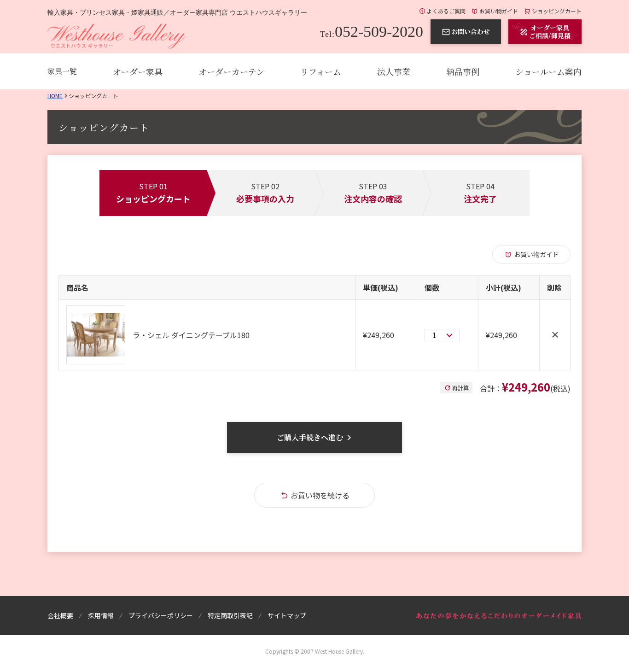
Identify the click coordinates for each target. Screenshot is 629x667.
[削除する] (555, 334)
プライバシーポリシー (160, 615)
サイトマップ (287, 615)
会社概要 (60, 615)
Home (55, 95)
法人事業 (393, 71)
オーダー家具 (138, 71)
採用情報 (101, 615)
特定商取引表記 (230, 615)
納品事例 (462, 71)
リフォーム (320, 71)
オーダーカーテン (231, 71)
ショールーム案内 (548, 71)
